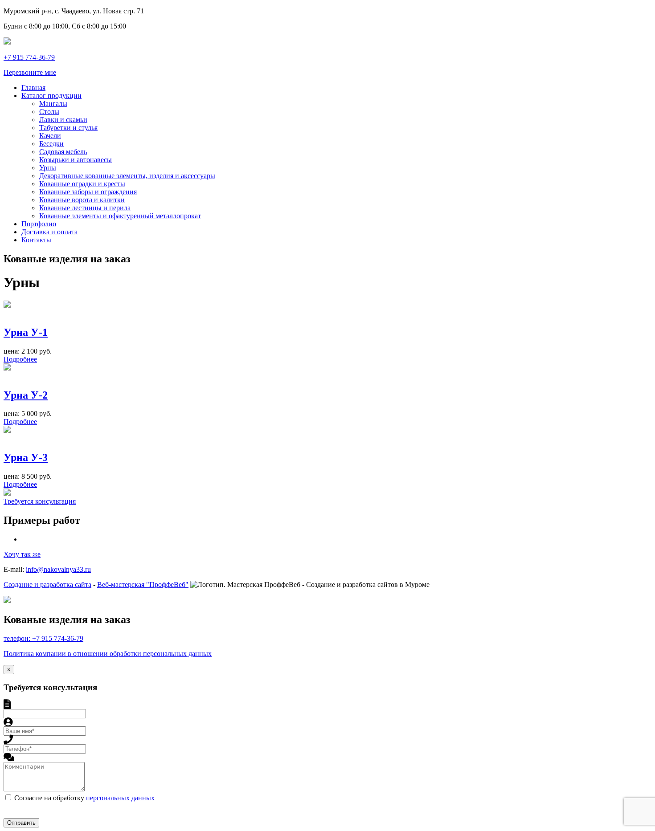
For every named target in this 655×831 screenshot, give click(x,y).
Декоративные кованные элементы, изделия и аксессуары (127, 175)
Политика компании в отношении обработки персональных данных (108, 653)
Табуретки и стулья (68, 127)
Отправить (21, 822)
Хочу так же (22, 554)
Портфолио (38, 224)
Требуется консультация (40, 501)
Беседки (51, 143)
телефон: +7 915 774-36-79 (43, 638)
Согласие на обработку (84, 798)
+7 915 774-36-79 (29, 57)
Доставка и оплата (49, 232)
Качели (50, 135)
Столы (49, 111)
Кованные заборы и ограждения (88, 192)
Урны (47, 167)
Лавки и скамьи (63, 119)
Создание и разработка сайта (47, 584)
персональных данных (120, 798)
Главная (33, 87)
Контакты (36, 240)
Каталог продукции (51, 95)
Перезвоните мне (30, 72)
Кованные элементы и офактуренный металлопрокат (120, 216)
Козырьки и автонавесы (75, 159)
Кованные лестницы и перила (85, 208)
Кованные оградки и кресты (82, 183)
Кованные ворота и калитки (82, 200)
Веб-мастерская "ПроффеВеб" (142, 584)
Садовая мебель (63, 151)
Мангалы (53, 103)
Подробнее (20, 359)
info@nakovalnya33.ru (58, 569)
